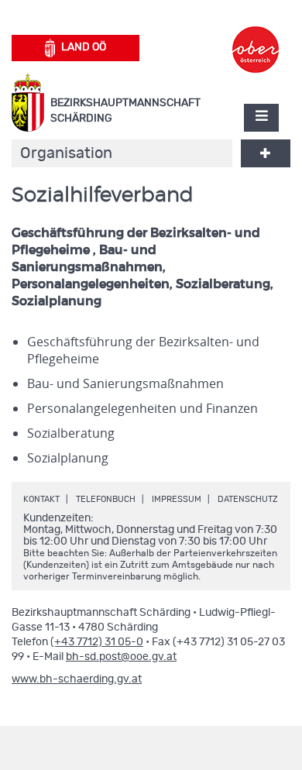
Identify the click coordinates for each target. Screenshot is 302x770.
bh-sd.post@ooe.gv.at (121, 656)
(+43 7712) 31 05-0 (96, 642)
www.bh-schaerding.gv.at (77, 679)
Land (83, 47)
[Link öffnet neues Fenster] (255, 35)
